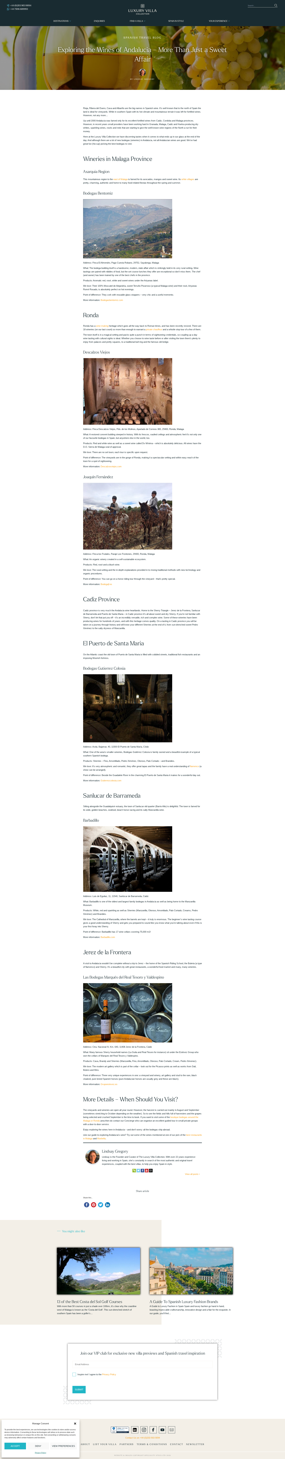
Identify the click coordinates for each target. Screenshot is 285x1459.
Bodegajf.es (106, 584)
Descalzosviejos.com (111, 466)
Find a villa (136, 21)
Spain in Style (176, 21)
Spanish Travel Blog (142, 37)
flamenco (194, 766)
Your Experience (218, 21)
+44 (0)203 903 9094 (20, 5)
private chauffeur (154, 329)
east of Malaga (120, 179)
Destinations (61, 21)
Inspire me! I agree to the (96, 1374)
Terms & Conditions (152, 1444)
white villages (187, 179)
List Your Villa (105, 1444)
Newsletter (195, 1444)
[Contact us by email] (171, 1429)
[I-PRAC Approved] (120, 1429)
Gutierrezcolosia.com (111, 780)
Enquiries (99, 21)
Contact (176, 1444)
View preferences (63, 1446)
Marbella (101, 1138)
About (85, 1444)
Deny (38, 1446)
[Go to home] (143, 9)
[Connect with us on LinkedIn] (134, 1429)
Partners (127, 1444)
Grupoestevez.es (109, 1084)
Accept (15, 1446)
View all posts (192, 1174)
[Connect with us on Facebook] (153, 1429)
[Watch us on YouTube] (162, 1429)
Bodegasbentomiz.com (112, 300)
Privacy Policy (40, 1453)
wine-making (102, 326)
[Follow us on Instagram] (144, 1429)
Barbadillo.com (108, 937)
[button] (75, 1423)
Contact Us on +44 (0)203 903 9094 (142, 1437)
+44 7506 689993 (19, 9)
